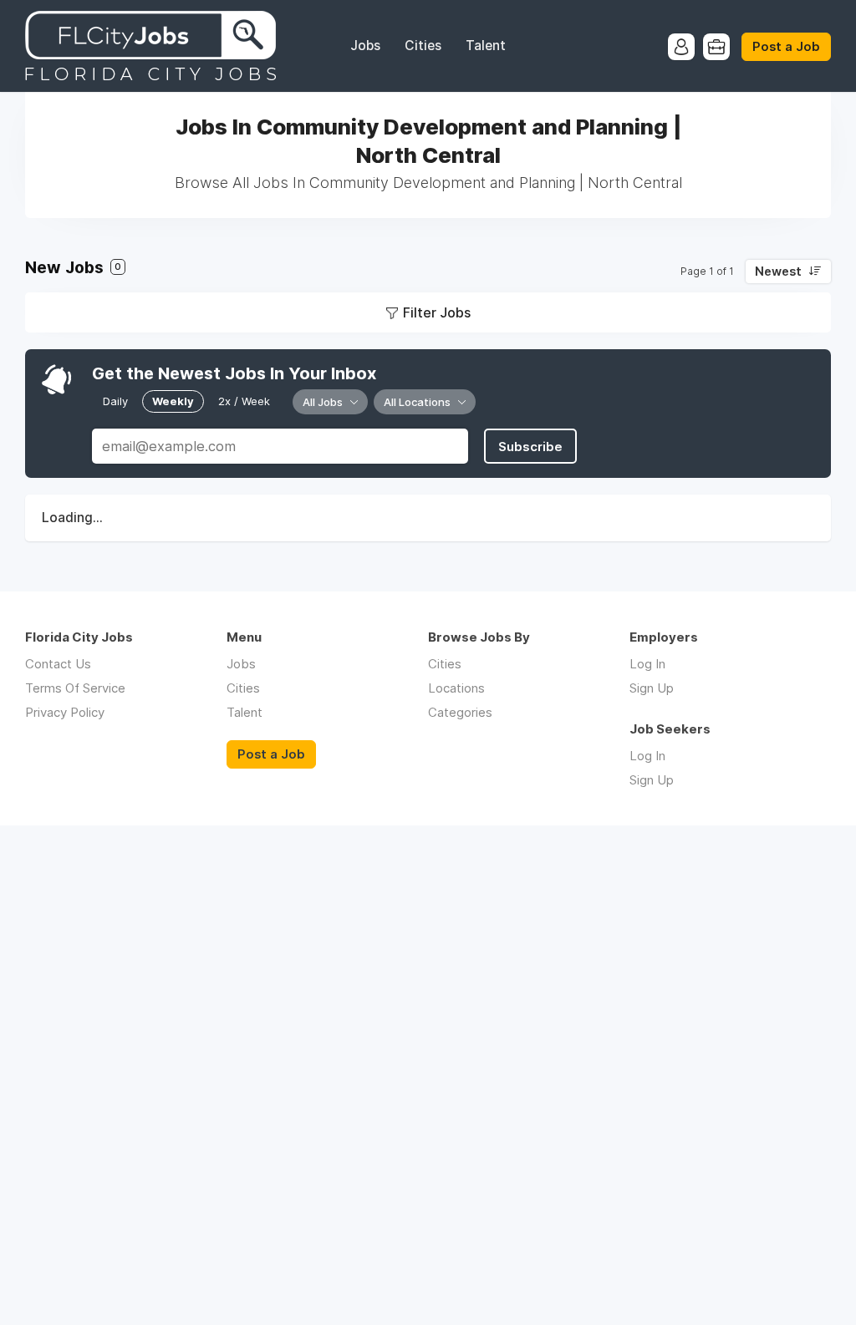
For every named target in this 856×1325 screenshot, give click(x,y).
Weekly (173, 401)
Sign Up (651, 688)
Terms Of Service (75, 688)
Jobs (365, 45)
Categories (460, 712)
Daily (115, 401)
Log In (647, 664)
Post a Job (786, 46)
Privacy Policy (64, 712)
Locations (456, 688)
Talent (486, 45)
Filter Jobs (437, 312)
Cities (423, 45)
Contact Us (58, 664)
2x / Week (244, 401)
